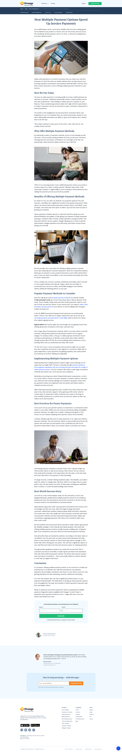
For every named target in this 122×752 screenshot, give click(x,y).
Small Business (69, 12)
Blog (26, 8)
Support (92, 714)
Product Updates (58, 12)
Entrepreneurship (24, 12)
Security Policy (98, 749)
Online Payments (66, 714)
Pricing (53, 3)
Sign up (91, 710)
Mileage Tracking (66, 728)
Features (44, 3)
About (77, 710)
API (90, 716)
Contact (78, 712)
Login (91, 712)
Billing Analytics (66, 716)
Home (21, 8)
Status (91, 719)
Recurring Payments (67, 719)
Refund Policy (88, 749)
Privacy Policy (79, 749)
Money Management (34, 8)
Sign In (84, 3)
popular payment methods (61, 298)
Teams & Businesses (67, 721)
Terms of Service (69, 749)
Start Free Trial (76, 683)
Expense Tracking (66, 725)
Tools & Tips (48, 12)
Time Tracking (65, 723)
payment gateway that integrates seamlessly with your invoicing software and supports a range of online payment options (60, 367)
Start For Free (95, 3)
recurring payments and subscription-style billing (50, 318)
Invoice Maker (65, 710)
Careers (78, 714)
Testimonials (79, 716)
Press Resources (80, 719)
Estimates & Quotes (67, 712)
